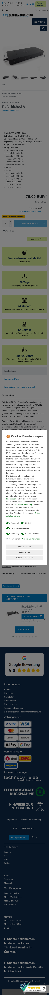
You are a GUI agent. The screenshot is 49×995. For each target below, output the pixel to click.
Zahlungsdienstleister (20, 528)
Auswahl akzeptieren (24, 558)
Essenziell (15, 523)
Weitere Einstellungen (31, 539)
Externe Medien (32, 533)
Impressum (11, 499)
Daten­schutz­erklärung (22, 504)
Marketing (15, 533)
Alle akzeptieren (24, 547)
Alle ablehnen (24, 552)
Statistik (28, 523)
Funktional (15, 539)
